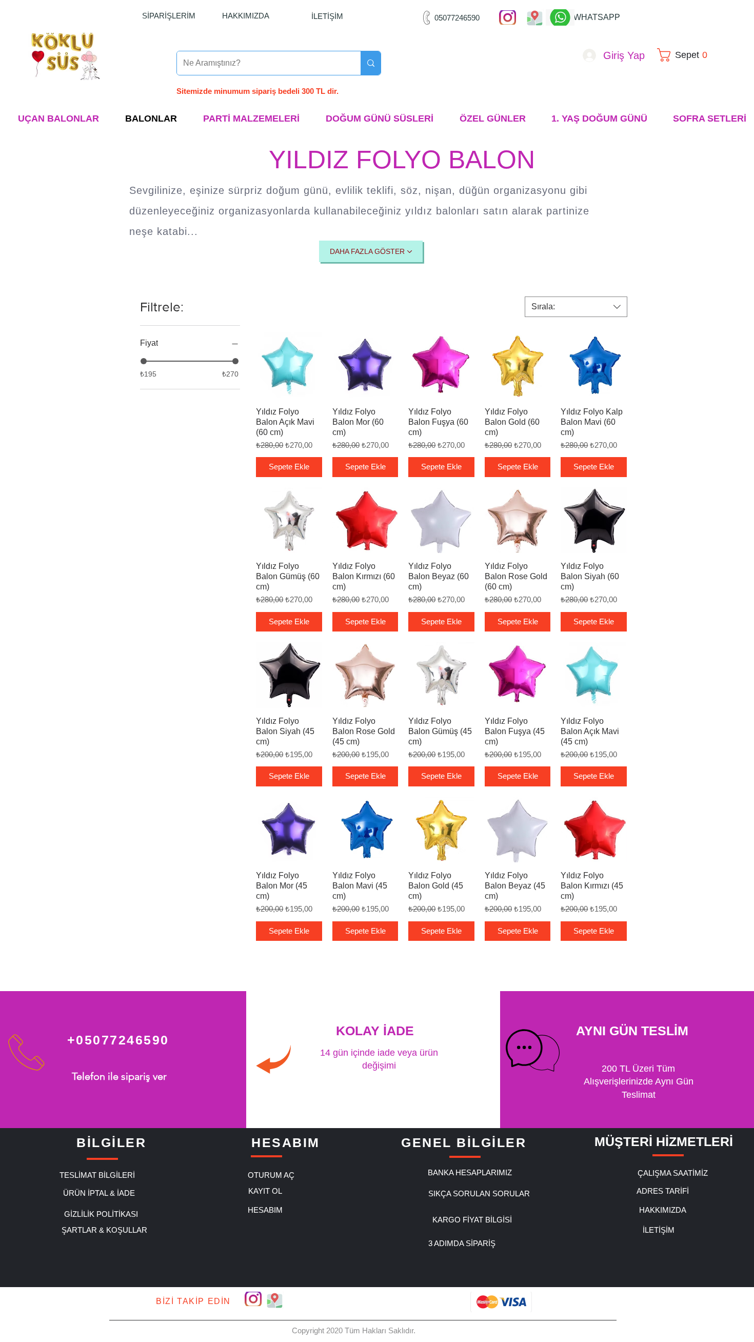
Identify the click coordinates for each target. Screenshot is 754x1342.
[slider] (143, 361)
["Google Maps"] (534, 17)
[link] (685, 55)
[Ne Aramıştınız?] (371, 63)
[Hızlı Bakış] (289, 365)
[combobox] (576, 307)
